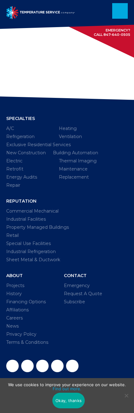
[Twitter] (27, 366)
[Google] (42, 366)
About (14, 275)
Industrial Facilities (26, 219)
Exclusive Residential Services (38, 144)
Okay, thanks (68, 400)
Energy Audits (21, 177)
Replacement (74, 177)
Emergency (77, 285)
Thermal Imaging (78, 161)
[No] (126, 395)
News (12, 326)
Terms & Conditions (27, 342)
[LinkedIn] (57, 366)
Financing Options (26, 302)
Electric (14, 161)
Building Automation (75, 153)
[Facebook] (12, 366)
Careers (14, 318)
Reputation (21, 201)
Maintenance (73, 169)
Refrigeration (20, 136)
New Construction (26, 153)
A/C (10, 128)
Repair (13, 185)
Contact (75, 275)
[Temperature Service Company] (40, 11)
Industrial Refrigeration (31, 251)
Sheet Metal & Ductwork (33, 259)
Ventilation (70, 136)
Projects (15, 285)
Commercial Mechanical (32, 211)
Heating (68, 128)
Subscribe (74, 302)
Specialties (20, 118)
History (14, 293)
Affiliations (17, 310)
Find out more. (67, 388)
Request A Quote (83, 293)
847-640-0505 (116, 34)
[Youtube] (72, 366)
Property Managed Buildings (37, 227)
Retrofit (14, 169)
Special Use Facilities (28, 243)
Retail (12, 235)
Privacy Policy (21, 334)
